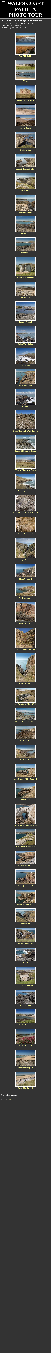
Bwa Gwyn (25, 800)
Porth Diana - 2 (25, 1046)
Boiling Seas (25, 365)
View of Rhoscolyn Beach (25, 470)
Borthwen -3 (26, 297)
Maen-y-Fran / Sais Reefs (25, 722)
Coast (25, 963)
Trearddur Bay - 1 (25, 1068)
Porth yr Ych (25, 150)
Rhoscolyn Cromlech (25, 278)
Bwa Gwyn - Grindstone (25, 847)
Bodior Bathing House (26, 100)
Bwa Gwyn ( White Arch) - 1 (25, 779)
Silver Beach (25, 128)
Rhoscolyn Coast (25, 385)
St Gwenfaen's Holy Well (25, 704)
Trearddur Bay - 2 (25, 1088)
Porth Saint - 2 (25, 760)
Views (25, 81)
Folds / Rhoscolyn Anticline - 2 (25, 513)
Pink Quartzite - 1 (25, 865)
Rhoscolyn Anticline (26, 491)
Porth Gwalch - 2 (25, 624)
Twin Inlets (25, 191)
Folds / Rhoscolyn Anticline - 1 (25, 431)
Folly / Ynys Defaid (25, 344)
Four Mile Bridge (26, 56)
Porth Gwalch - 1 (25, 598)
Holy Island (25, 924)
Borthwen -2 (26, 253)
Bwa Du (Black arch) (25, 904)
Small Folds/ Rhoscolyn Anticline (25, 534)
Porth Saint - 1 (25, 741)
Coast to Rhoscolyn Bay (25, 169)
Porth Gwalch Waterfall (25, 649)
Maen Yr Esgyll (25, 579)
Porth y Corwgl (25, 322)
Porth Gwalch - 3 (25, 684)
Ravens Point (25, 1005)
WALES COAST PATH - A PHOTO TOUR (25, 9)
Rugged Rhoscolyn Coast (25, 451)
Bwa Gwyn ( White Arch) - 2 (25, 825)
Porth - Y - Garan (25, 985)
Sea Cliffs (25, 406)
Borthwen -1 (26, 233)
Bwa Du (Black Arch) (25, 944)
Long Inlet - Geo (25, 560)
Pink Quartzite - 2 (25, 886)
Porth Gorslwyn (25, 212)
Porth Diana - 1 (25, 1025)
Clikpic (11, 1100)
